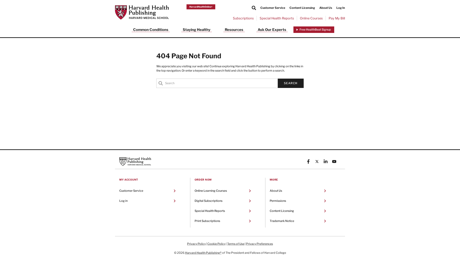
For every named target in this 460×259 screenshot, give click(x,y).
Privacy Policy (196, 243)
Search (291, 83)
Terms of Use (235, 243)
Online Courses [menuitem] (311, 18)
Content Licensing (302, 8)
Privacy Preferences (259, 243)
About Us (325, 8)
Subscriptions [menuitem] (243, 18)
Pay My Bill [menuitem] (337, 18)
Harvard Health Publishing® (203, 253)
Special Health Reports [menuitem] (277, 18)
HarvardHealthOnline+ (200, 6)
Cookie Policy (216, 243)
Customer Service (272, 8)
